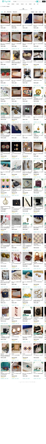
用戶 (31, 8)
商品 (23, 8)
